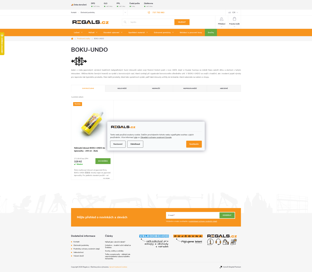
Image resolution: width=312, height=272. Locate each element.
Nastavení (117, 144)
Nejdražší (156, 88)
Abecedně (224, 88)
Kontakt (73, 12)
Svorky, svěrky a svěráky (114, 251)
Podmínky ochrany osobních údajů (86, 249)
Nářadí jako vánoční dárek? (115, 242)
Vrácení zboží (78, 256)
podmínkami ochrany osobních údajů (203, 221)
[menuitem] (78, 32)
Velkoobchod (78, 252)
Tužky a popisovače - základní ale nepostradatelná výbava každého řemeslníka (117, 256)
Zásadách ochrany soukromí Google (156, 137)
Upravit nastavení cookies (118, 267)
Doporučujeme (88, 88)
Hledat (182, 22)
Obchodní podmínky (88, 12)
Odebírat (227, 215)
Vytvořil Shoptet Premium (232, 267)
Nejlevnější (122, 88)
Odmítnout (135, 144)
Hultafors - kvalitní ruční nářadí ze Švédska (118, 246)
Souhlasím (194, 144)
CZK (233, 12)
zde (135, 137)
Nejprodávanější (190, 88)
